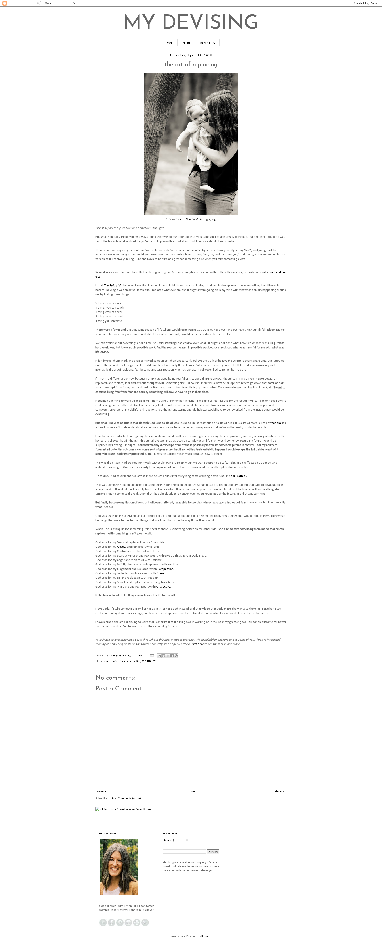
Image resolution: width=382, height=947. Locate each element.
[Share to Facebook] (172, 655)
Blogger (205, 936)
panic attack (238, 476)
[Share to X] (168, 655)
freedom (275, 423)
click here (198, 644)
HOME (170, 42)
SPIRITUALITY (148, 661)
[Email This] (159, 655)
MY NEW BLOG (207, 42)
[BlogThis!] (163, 655)
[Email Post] (152, 655)
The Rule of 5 (112, 285)
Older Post (279, 791)
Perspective (162, 586)
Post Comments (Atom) (126, 798)
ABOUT (186, 42)
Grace (160, 573)
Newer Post (104, 791)
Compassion (165, 569)
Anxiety (121, 547)
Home (191, 791)
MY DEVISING (191, 24)
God (138, 661)
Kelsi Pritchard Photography (197, 219)
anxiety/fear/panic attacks (120, 661)
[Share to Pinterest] (176, 655)
